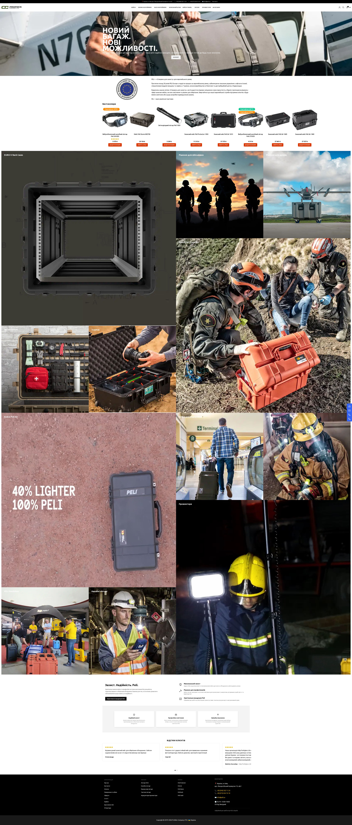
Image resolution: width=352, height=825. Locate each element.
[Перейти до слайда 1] (175, 770)
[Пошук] (343, 7)
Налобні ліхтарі (145, 786)
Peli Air (180, 786)
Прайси (106, 801)
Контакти (214, 1)
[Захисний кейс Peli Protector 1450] (196, 120)
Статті (106, 798)
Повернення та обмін (110, 792)
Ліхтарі (143, 779)
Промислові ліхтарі (147, 789)
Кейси (180, 779)
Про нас (106, 783)
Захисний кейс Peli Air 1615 (223, 134)
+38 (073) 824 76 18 (195, 1)
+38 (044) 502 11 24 (181, 1)
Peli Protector (182, 783)
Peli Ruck (180, 792)
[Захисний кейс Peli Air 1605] (277, 120)
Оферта (106, 795)
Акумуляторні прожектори (149, 795)
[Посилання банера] (88, 238)
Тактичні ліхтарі (146, 792)
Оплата (106, 789)
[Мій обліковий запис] (339, 7)
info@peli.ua (207, 1)
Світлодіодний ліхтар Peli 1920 (169, 125)
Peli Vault (180, 795)
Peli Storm (181, 789)
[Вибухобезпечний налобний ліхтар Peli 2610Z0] (115, 120)
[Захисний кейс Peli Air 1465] (304, 120)
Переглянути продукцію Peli (116, 698)
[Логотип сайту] (11, 7)
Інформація (108, 779)
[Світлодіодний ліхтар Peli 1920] (169, 115)
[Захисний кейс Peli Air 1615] (223, 120)
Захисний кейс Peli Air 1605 (277, 134)
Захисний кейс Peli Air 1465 (304, 134)
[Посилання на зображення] (349, 406)
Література (107, 808)
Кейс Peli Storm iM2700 (142, 134)
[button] (115, 145)
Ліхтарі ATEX (145, 783)
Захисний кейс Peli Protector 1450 (196, 134)
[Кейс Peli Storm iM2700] (142, 120)
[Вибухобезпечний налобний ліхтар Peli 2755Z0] (250, 120)
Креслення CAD (109, 805)
